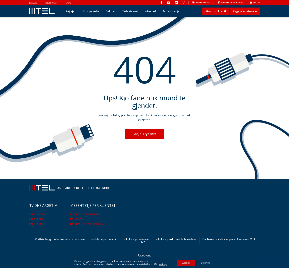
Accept (186, 262)
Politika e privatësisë (136, 239)
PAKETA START (37, 214)
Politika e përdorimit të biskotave (176, 239)
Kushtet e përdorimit (104, 239)
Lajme (68, 3)
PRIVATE (33, 3)
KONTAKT (76, 219)
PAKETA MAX (36, 224)
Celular (111, 11)
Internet (150, 11)
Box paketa (91, 11)
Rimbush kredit (215, 11)
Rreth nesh (51, 3)
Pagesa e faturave (245, 11)
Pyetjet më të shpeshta (85, 214)
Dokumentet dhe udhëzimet (88, 224)
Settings (205, 262)
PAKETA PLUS (36, 219)
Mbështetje (171, 11)
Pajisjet (70, 11)
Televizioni (130, 11)
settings (163, 264)
